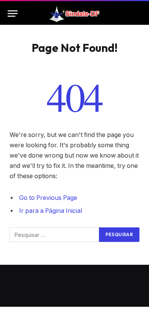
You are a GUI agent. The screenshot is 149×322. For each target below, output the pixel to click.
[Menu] (13, 13)
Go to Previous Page (48, 197)
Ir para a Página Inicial (50, 210)
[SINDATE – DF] (74, 13)
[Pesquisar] (137, 13)
